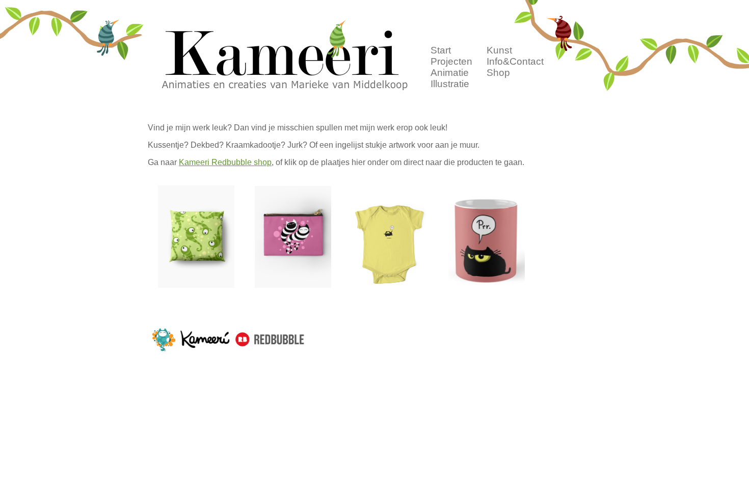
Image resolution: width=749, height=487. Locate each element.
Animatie (450, 72)
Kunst (499, 50)
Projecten (451, 61)
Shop (498, 72)
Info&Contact (515, 61)
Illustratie (450, 83)
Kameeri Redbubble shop (225, 162)
